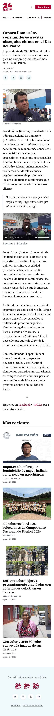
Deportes (49, 17)
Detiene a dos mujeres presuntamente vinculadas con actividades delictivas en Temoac (27, 586)
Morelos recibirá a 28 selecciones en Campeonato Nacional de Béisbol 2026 (24, 528)
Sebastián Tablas (12, 479)
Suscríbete (43, 7)
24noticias (8, 68)
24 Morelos (9, 536)
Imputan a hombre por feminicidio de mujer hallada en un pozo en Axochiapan (25, 471)
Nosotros (15, 705)
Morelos (17, 17)
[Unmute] (36, 238)
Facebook (24, 405)
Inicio (5, 17)
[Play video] (27, 227)
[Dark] (32, 7)
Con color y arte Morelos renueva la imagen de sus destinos (22, 646)
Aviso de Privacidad (33, 705)
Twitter (38, 405)
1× (22, 237)
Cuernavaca (32, 17)
